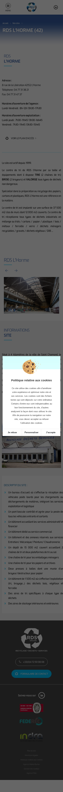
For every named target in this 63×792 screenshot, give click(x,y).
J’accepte (50, 432)
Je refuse (12, 432)
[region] (31, 399)
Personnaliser (31, 432)
